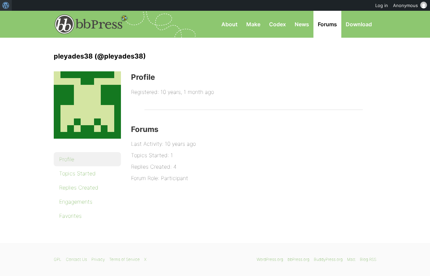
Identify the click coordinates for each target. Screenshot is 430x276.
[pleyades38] (87, 143)
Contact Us (76, 259)
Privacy (98, 259)
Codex (277, 24)
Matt (351, 259)
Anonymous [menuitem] (405, 5)
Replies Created (78, 187)
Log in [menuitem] (381, 5)
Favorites (70, 215)
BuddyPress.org (328, 259)
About (229, 24)
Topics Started (77, 173)
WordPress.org (270, 259)
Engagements (75, 201)
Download (359, 24)
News (302, 24)
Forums (327, 24)
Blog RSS (368, 259)
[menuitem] (6, 5)
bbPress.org (89, 24)
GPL (57, 259)
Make (253, 24)
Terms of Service (124, 259)
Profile (66, 159)
